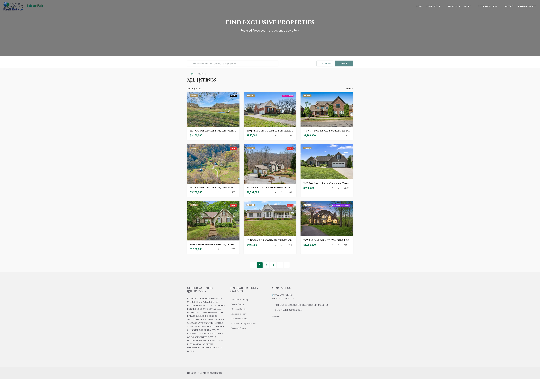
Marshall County (238, 328)
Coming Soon (288, 96)
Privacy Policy (527, 6)
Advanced (326, 63)
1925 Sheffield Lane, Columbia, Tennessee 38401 (333, 183)
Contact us (276, 316)
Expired (233, 96)
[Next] (280, 265)
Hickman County (239, 314)
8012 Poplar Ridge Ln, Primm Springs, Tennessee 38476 (280, 187)
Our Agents (453, 6)
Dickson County (238, 309)
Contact (509, 6)
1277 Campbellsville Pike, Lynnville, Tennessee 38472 (222, 130)
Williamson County (239, 299)
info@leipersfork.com (288, 309)
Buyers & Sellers (487, 6)
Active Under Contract (340, 205)
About (467, 6)
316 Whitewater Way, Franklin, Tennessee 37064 (332, 130)
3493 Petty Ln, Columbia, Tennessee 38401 (272, 130)
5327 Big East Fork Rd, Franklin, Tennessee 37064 (334, 240)
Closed (233, 148)
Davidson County (239, 318)
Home (419, 6)
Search (343, 63)
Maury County (237, 304)
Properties (433, 6)
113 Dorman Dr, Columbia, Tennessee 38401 (273, 240)
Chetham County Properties (243, 323)
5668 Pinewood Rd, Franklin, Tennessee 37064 (218, 244)
